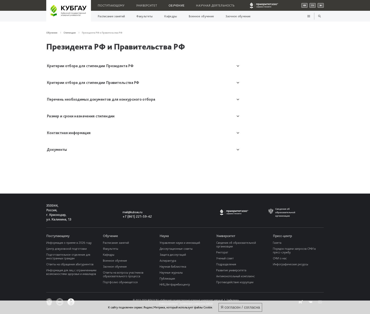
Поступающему (111, 5)
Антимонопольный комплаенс (235, 276)
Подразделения (226, 264)
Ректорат (222, 252)
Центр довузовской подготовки (66, 249)
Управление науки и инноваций (180, 243)
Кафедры (170, 16)
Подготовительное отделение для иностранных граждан (68, 256)
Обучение (176, 5)
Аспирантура (168, 260)
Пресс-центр (282, 236)
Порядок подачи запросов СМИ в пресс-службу (294, 250)
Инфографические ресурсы (290, 264)
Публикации (167, 278)
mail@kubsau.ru (132, 212)
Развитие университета (231, 270)
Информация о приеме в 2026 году (69, 243)
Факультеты (144, 16)
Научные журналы (171, 272)
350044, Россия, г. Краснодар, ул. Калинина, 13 (55, 212)
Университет (146, 5)
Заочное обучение (238, 16)
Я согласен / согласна (240, 307)
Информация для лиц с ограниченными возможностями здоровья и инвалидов (71, 272)
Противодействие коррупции (234, 282)
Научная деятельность (215, 5)
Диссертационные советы (176, 249)
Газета (277, 243)
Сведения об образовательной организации (236, 244)
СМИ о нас (280, 258)
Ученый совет (225, 258)
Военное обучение (201, 16)
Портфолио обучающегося (120, 282)
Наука (164, 236)
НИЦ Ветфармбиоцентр (175, 284)
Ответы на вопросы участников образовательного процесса (123, 274)
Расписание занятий (111, 16)
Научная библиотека (173, 266)
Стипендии (106, 29)
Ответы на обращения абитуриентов (69, 264)
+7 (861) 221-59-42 (137, 216)
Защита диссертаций (173, 254)
